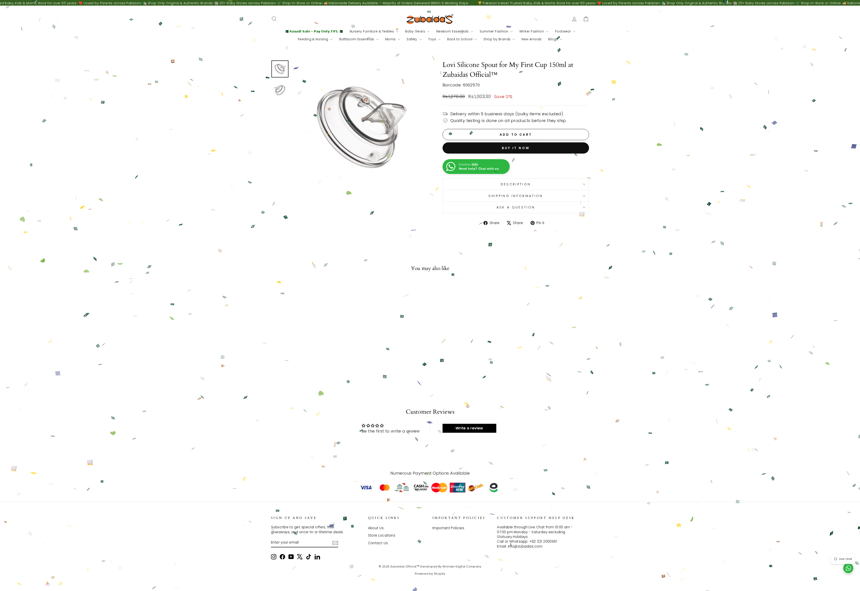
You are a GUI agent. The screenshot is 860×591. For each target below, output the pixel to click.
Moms (391, 39)
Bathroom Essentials (357, 39)
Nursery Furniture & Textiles (372, 31)
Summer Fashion (494, 31)
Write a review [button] (469, 428)
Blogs (553, 39)
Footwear (563, 31)
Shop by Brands (498, 39)
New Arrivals (532, 39)
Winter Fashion (532, 31)
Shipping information (515, 196)
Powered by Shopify (430, 574)
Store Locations (382, 535)
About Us (376, 528)
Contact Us (378, 543)
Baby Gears (415, 31)
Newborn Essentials (453, 31)
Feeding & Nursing (313, 39)
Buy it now (516, 148)
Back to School (460, 39)
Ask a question (516, 207)
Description (516, 184)
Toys (432, 39)
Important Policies (448, 528)
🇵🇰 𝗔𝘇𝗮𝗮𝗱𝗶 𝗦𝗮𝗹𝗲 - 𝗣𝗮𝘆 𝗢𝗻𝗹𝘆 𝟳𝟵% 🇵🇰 (314, 31)
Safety (412, 39)
